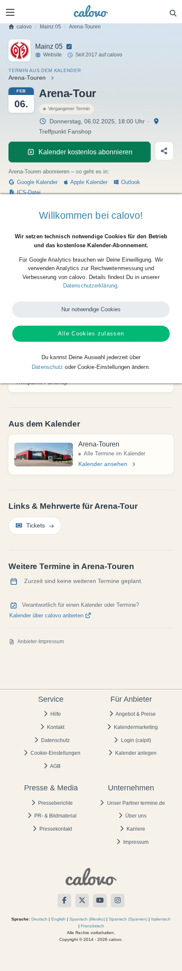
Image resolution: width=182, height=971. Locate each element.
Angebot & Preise (135, 714)
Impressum (135, 842)
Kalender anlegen (135, 753)
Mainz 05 (50, 26)
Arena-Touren (85, 26)
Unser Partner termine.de (135, 803)
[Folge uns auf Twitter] (82, 900)
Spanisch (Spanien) (128, 919)
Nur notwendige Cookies (91, 309)
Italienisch (161, 919)
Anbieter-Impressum (40, 642)
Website (52, 54)
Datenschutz (55, 740)
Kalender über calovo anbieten (47, 616)
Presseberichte (55, 803)
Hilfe (55, 714)
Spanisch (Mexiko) (87, 919)
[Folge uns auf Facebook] (64, 900)
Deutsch (39, 919)
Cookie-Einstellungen (54, 753)
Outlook (129, 182)
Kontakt (55, 727)
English (58, 919)
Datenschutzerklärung (90, 285)
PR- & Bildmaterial (55, 816)
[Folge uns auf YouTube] (100, 900)
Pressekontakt (55, 829)
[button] (10, 12)
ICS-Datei (28, 192)
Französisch (92, 926)
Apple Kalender (88, 182)
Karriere (135, 829)
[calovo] (91, 11)
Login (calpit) (135, 740)
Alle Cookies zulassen (91, 333)
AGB (55, 766)
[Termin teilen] (164, 151)
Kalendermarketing (135, 727)
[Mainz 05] (19, 50)
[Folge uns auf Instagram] (117, 900)
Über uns (135, 816)
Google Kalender (36, 182)
